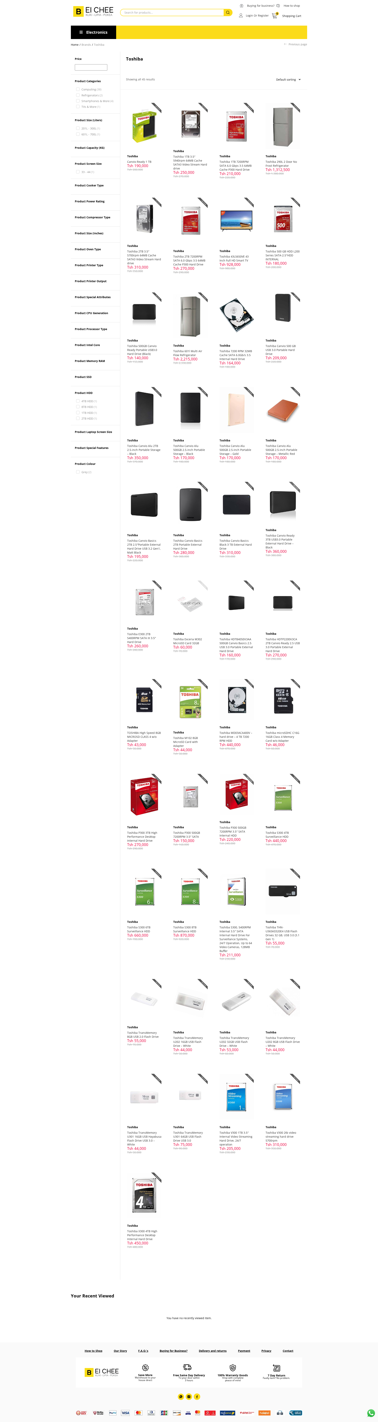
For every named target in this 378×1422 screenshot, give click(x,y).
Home (75, 45)
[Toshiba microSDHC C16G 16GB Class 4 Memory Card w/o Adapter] (283, 699)
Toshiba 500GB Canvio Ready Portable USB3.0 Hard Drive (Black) (142, 350)
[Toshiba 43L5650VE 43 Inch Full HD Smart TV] (237, 220)
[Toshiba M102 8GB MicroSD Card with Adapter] (190, 702)
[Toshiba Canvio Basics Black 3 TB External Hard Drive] (237, 504)
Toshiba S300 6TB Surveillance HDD (138, 929)
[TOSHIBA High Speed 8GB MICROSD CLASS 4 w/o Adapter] (144, 699)
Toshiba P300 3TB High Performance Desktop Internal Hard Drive (142, 836)
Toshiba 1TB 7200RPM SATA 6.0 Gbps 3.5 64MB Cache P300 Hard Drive (236, 165)
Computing (91, 89)
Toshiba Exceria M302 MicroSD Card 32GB (187, 641)
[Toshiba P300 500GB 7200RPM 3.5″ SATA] (190, 796)
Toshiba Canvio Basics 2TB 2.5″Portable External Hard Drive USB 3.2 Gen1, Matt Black (144, 546)
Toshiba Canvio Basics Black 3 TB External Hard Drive (236, 544)
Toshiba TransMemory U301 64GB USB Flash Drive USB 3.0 (188, 1136)
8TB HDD (89, 407)
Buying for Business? (174, 1351)
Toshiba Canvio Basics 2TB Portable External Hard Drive (187, 544)
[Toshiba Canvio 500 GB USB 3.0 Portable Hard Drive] (283, 312)
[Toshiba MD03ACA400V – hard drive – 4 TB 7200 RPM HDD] (237, 699)
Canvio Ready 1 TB (139, 162)
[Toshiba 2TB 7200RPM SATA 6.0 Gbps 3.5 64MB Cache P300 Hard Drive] (190, 220)
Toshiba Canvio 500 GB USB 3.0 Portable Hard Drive (281, 350)
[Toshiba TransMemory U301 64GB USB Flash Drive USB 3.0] (190, 1096)
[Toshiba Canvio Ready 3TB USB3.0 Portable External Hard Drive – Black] (283, 502)
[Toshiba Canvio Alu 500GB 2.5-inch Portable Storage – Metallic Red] (283, 409)
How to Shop (93, 1351)
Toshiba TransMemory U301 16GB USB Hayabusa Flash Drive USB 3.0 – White (144, 1138)
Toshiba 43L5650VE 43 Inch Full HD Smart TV (234, 258)
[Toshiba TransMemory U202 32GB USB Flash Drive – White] (237, 1001)
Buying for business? (260, 5)
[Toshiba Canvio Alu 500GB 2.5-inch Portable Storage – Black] (190, 409)
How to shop (292, 5)
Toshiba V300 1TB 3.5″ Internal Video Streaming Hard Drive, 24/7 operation (236, 1138)
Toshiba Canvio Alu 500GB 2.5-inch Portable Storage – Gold (235, 450)
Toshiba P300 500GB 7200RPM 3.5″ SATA (186, 834)
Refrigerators (92, 95)
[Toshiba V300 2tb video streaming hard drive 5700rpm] (283, 1096)
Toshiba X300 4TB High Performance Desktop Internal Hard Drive (142, 1235)
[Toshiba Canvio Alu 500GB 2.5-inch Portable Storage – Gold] (237, 409)
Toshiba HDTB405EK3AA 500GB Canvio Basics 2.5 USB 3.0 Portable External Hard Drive (236, 645)
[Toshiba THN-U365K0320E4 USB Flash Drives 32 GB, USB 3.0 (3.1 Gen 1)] (283, 891)
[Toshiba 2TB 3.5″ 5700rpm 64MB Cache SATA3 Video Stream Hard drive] (144, 218)
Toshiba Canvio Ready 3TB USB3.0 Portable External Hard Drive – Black (280, 541)
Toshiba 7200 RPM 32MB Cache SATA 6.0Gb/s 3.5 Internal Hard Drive (236, 355)
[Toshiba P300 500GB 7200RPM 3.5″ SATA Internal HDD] (237, 794)
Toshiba (132, 156)
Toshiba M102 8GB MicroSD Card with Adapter (185, 742)
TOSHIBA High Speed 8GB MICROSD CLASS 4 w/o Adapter (144, 737)
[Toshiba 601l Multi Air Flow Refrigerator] (190, 315)
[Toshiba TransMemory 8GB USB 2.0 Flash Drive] (144, 999)
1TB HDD (89, 413)
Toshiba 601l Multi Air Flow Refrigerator (187, 353)
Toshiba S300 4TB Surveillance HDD (277, 834)
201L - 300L (91, 128)
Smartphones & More (97, 101)
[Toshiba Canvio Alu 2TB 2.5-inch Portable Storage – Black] (144, 409)
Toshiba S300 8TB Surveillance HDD (184, 929)
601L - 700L (91, 134)
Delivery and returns (213, 1351)
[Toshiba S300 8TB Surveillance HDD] (190, 891)
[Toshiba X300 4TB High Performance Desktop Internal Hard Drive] (144, 1195)
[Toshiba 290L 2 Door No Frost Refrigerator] (283, 125)
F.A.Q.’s (143, 1351)
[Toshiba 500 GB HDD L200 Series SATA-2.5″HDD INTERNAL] (283, 218)
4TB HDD (89, 401)
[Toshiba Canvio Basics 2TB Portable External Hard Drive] (190, 504)
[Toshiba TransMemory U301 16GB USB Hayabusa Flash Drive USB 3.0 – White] (144, 1096)
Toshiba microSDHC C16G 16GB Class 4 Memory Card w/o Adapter (282, 737)
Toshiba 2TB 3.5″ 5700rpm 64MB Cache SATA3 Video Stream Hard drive (144, 257)
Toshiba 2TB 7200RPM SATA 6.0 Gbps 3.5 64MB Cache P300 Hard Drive (189, 260)
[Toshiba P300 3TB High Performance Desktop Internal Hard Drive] (144, 796)
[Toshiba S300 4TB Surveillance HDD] (283, 796)
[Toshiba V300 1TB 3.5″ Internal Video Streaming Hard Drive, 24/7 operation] (237, 1096)
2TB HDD (89, 418)
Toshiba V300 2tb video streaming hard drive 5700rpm (281, 1136)
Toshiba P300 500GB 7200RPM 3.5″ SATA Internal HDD (233, 831)
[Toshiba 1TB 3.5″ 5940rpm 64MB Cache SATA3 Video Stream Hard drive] (190, 123)
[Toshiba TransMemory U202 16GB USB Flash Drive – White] (190, 1001)
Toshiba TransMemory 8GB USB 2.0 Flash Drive (143, 1035)
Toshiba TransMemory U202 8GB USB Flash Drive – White (283, 1042)
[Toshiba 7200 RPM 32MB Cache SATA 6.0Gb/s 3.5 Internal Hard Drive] (237, 315)
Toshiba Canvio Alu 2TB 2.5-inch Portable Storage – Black (143, 450)
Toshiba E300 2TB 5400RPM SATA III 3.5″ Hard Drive (141, 638)
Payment (244, 1351)
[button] (286, 16)
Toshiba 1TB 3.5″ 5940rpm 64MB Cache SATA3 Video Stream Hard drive (190, 162)
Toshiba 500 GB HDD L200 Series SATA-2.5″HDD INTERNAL (283, 255)
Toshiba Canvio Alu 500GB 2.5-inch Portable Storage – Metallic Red (281, 450)
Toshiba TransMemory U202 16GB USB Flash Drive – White (188, 1042)
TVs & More (91, 107)
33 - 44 (88, 172)
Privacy (266, 1351)
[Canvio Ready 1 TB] (144, 125)
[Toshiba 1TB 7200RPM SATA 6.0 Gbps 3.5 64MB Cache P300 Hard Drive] (237, 125)
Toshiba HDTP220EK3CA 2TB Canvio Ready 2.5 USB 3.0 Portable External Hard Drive (283, 645)
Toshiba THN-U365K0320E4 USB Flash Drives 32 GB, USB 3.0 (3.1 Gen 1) (282, 933)
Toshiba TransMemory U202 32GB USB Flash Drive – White (234, 1042)
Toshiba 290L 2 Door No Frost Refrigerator (281, 164)
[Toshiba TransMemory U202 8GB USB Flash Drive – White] (283, 1001)
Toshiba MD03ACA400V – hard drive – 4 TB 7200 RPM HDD (236, 737)
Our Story (120, 1351)
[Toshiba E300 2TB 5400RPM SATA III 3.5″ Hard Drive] (144, 600)
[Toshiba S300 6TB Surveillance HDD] (144, 891)
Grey (86, 472)
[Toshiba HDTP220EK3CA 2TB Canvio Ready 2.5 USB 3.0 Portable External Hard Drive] (283, 603)
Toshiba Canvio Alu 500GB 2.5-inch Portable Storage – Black (189, 450)
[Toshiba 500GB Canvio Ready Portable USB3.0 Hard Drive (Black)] (144, 312)
